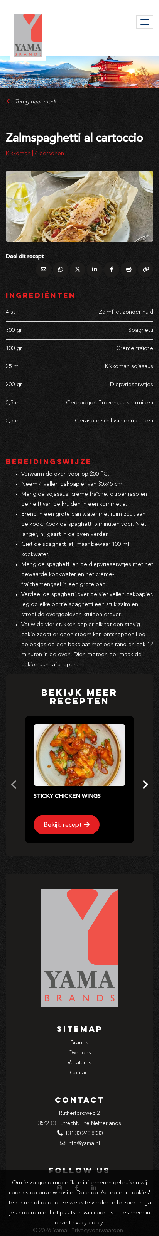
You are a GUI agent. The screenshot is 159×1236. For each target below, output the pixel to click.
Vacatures (79, 1062)
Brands (79, 1042)
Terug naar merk (34, 102)
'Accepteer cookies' (125, 1193)
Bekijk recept (64, 825)
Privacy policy (86, 1223)
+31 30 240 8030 (84, 1133)
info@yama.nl (84, 1143)
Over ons (79, 1052)
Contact (79, 1073)
